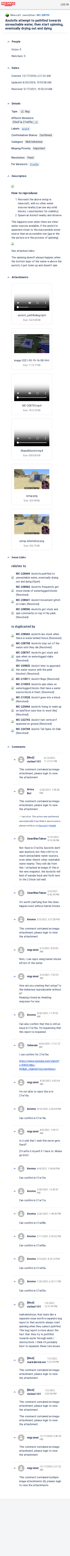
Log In (65, 4)
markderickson (27, 1314)
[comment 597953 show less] (14, 1131)
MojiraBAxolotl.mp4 (32, 450)
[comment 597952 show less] (14, 1168)
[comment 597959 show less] (14, 950)
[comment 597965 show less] (14, 759)
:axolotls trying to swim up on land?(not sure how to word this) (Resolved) (39, 710)
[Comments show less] (8, 747)
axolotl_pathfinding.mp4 (32, 315)
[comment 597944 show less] (14, 1392)
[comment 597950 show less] (14, 1213)
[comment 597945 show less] (14, 1360)
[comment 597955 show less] (14, 1082)
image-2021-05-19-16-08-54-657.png (35, 360)
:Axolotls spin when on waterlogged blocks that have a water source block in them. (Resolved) (38, 688)
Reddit (52, 825)
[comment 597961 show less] (14, 919)
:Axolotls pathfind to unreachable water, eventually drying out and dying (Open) (37, 577)
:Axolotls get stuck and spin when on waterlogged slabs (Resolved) (37, 656)
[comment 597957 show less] (14, 1015)
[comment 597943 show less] (14, 1437)
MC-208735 (43, 15)
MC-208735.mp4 (31, 405)
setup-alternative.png (31, 541)
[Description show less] (8, 176)
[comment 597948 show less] (14, 1259)
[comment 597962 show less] (14, 893)
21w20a (34, 164)
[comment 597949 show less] (14, 1236)
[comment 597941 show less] (14, 1468)
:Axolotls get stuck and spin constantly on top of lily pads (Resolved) (37, 613)
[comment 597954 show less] (14, 1109)
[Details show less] (8, 103)
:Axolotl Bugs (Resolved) (37, 679)
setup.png (31, 495)
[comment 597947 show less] (14, 1281)
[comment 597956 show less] (14, 1045)
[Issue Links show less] (8, 557)
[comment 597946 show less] (14, 1304)
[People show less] (8, 41)
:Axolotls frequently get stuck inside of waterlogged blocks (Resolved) (37, 590)
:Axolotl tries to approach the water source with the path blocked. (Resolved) (38, 669)
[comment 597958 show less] (14, 976)
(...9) (35, 122)
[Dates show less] (8, 68)
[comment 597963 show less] (14, 838)
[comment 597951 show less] (14, 1191)
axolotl (25, 129)
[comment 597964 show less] (14, 791)
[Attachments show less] (8, 277)
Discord (42, 825)
